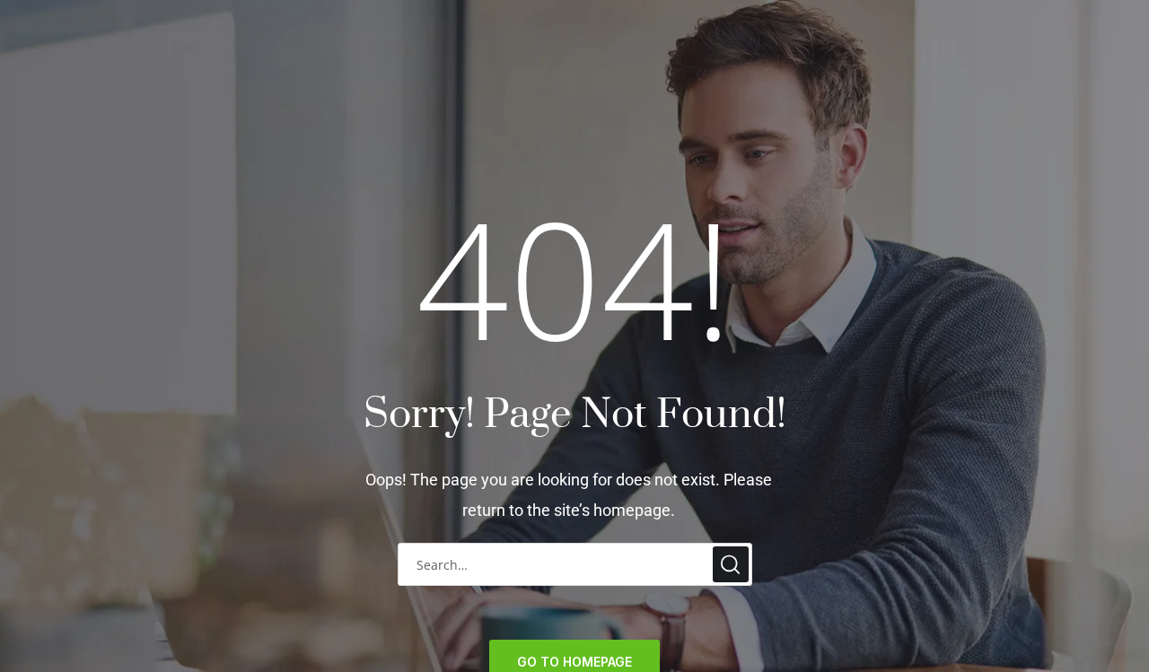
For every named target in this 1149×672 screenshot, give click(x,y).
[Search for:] (575, 563)
